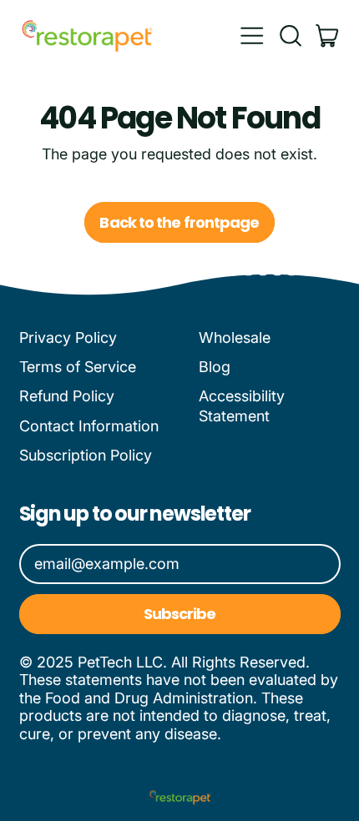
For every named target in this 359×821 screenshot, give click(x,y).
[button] (289, 36)
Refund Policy (66, 396)
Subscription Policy (85, 455)
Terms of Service (77, 366)
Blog (214, 366)
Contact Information (89, 426)
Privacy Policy (68, 337)
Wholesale (235, 337)
